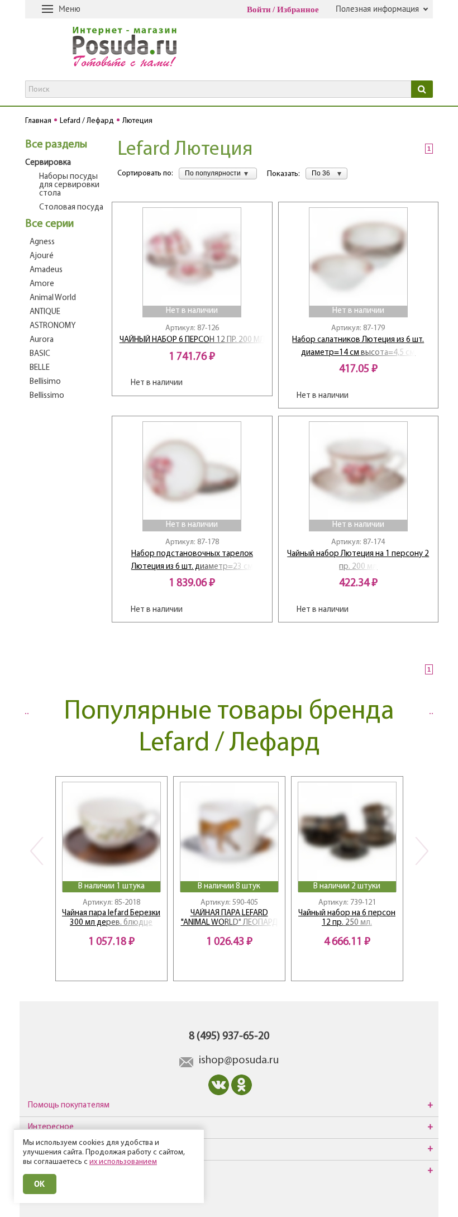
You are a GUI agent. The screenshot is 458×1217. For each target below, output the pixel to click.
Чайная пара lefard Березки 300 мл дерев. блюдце (111, 918)
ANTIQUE (45, 312)
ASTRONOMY (52, 326)
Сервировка (48, 163)
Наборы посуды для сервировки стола (69, 185)
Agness (42, 242)
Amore (42, 284)
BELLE (40, 368)
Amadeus (46, 270)
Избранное (298, 9)
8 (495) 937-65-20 (229, 1036)
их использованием (123, 1162)
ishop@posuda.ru (239, 1060)
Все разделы (56, 144)
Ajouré (42, 256)
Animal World (53, 298)
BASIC (40, 354)
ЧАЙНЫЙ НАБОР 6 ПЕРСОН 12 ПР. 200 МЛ (192, 340)
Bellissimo (47, 396)
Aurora (42, 340)
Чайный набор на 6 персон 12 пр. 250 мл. (346, 918)
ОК (39, 1183)
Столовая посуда (71, 207)
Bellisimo (45, 382)
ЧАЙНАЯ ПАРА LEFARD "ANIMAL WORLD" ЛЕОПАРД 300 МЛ (229, 918)
